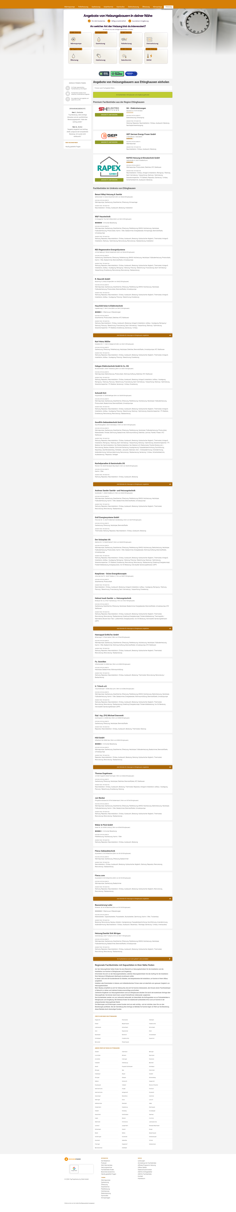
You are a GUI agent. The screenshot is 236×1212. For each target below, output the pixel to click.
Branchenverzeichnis (108, 1172)
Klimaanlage (157, 7)
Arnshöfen (97, 1059)
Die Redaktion (105, 1161)
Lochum (151, 1099)
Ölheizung (146, 7)
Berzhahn (151, 1062)
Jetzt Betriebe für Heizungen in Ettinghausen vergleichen (133, 335)
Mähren (97, 1081)
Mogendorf (124, 1144)
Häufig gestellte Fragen (72, 147)
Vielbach (124, 1085)
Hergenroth (152, 1081)
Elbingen (97, 1070)
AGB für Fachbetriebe (145, 1174)
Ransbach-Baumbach (154, 1125)
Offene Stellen (142, 1167)
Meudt (96, 1066)
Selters (123, 1133)
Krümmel (151, 1118)
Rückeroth (151, 1092)
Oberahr (97, 1051)
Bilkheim (124, 1055)
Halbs (150, 1103)
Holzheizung (105, 1191)
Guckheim (97, 1140)
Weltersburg (125, 1062)
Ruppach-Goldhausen (127, 1066)
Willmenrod (125, 1122)
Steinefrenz (124, 1096)
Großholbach (125, 1114)
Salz (123, 1070)
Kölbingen (124, 1059)
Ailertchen (151, 1096)
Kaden (96, 1118)
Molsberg (124, 1110)
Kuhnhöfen (97, 1055)
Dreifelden (124, 1147)
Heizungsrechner (106, 1167)
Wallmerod (124, 1051)
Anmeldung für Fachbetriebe (147, 1163)
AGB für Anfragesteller (145, 1172)
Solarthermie (108, 7)
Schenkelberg (152, 1077)
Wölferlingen (98, 1136)
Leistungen (141, 1161)
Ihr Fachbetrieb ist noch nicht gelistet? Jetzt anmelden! (132, 959)
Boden (96, 1133)
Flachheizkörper (165, 988)
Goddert (151, 1074)
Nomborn (151, 1088)
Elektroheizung (133, 7)
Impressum (141, 1178)
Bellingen (151, 1051)
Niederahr (97, 1062)
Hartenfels (124, 1140)
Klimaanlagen (105, 1198)
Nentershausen (153, 1136)
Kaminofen (121, 7)
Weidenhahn (98, 1107)
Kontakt (140, 1176)
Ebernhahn (151, 1055)
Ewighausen (98, 1085)
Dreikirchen (152, 1070)
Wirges (123, 1088)
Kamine (107, 971)
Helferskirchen (98, 1103)
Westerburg (125, 1107)
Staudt (123, 1074)
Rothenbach (98, 1129)
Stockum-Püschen (153, 1085)
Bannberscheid (98, 1147)
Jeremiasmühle (153, 1122)
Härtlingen (97, 1099)
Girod (123, 1099)
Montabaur (151, 1066)
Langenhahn (125, 1125)
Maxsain (124, 1077)
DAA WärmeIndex (106, 1165)
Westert (97, 1110)
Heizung (169, 7)
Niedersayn (97, 1074)
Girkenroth (124, 1081)
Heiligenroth (125, 1092)
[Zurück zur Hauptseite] (81, 1159)
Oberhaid (151, 1114)
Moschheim (98, 1114)
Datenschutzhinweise (145, 1170)
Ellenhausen (152, 1107)
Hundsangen (152, 1110)
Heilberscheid (152, 1144)
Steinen (124, 1118)
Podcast (103, 1163)
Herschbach (98, 1096)
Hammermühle (98, 1088)
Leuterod (97, 1125)
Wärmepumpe (69, 7)
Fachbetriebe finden (107, 1170)
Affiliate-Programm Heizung (147, 1165)
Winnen (151, 1140)
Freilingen (97, 1144)
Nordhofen (124, 1136)
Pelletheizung (83, 7)
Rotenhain (151, 1059)
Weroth (124, 1129)
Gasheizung (96, 7)
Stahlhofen (97, 1122)
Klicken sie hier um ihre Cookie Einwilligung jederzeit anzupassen (79, 1203)
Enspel (150, 1129)
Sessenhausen (152, 1133)
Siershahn (124, 1103)
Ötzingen (97, 1077)
